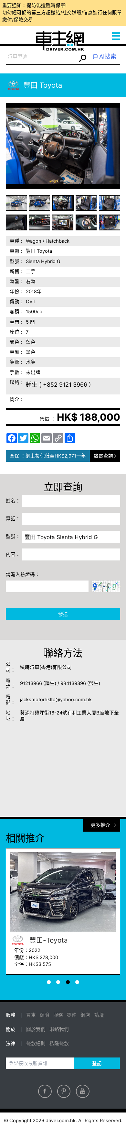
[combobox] (41, 57)
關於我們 (36, 1029)
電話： (13, 519)
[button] (16, 203)
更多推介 (100, 825)
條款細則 (36, 1043)
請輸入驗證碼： (23, 574)
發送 (63, 614)
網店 (85, 1015)
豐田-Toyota (47, 940)
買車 (31, 1015)
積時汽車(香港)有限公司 (46, 667)
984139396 (73, 683)
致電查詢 (103, 456)
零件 (72, 1015)
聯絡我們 (59, 1029)
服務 (58, 1015)
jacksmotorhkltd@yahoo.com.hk (56, 700)
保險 (44, 1015)
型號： (13, 536)
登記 (97, 1064)
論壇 (99, 1015)
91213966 (31, 683)
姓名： (13, 501)
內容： (13, 554)
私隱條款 (59, 1043)
